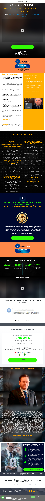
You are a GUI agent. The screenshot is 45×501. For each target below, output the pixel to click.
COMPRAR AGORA (33, 95)
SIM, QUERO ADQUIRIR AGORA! (22, 47)
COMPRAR (22, 359)
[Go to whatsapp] (2, 497)
